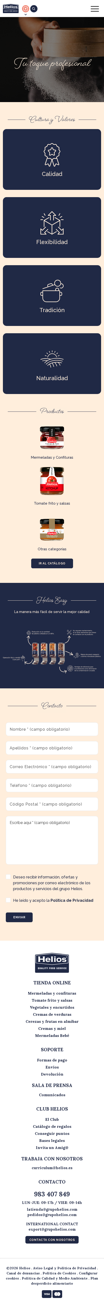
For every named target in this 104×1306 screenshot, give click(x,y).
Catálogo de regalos (52, 1126)
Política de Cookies (59, 1273)
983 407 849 (52, 1194)
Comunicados (52, 1094)
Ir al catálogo (52, 563)
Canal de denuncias (23, 1273)
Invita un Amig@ (52, 1147)
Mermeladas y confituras (52, 993)
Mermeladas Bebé (52, 1035)
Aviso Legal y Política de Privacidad (64, 1268)
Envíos (52, 1067)
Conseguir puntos (52, 1133)
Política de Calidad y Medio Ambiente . (56, 1278)
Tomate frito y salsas (52, 1000)
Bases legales (52, 1140)
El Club (52, 1119)
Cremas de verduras (52, 1014)
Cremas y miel (52, 1028)
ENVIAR (19, 917)
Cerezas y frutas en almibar (52, 1021)
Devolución (52, 1074)
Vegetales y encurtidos (52, 1007)
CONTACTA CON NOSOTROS (52, 1240)
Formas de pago (52, 1060)
